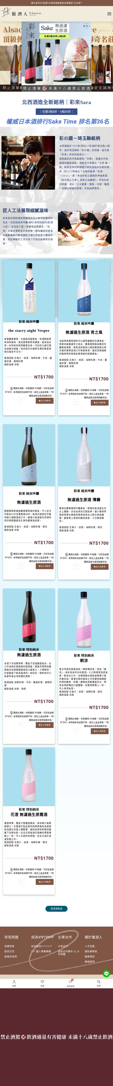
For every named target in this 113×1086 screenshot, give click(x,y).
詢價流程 (9, 946)
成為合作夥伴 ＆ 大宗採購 (68, 953)
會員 (14, 986)
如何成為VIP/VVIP (41, 946)
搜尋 (99, 986)
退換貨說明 (10, 956)
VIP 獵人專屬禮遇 (41, 951)
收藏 (42, 986)
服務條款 (90, 956)
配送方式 (9, 951)
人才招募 (90, 946)
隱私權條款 (91, 951)
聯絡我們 (90, 961)
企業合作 (63, 946)
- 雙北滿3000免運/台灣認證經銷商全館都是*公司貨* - (56, 3)
